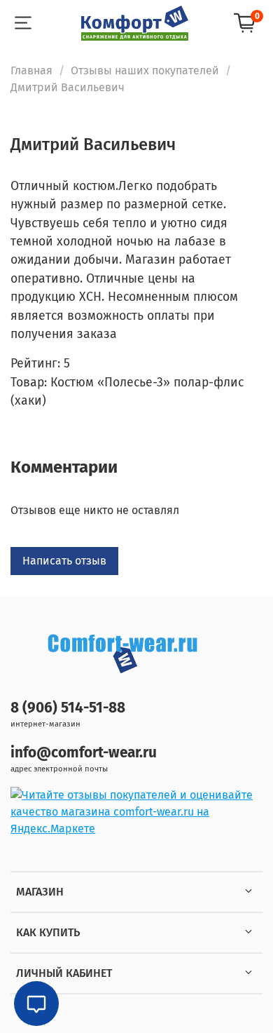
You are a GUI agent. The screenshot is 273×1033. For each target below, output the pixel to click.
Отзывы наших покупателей (145, 70)
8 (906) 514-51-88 (67, 708)
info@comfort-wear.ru (83, 753)
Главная (31, 70)
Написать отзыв (64, 560)
